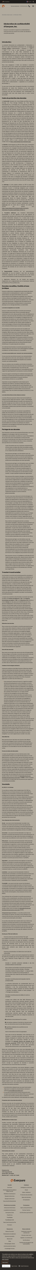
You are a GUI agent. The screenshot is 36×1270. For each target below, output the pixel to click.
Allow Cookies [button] (6, 1266)
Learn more (5, 1262)
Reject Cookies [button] (14, 1266)
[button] (23, 1266)
